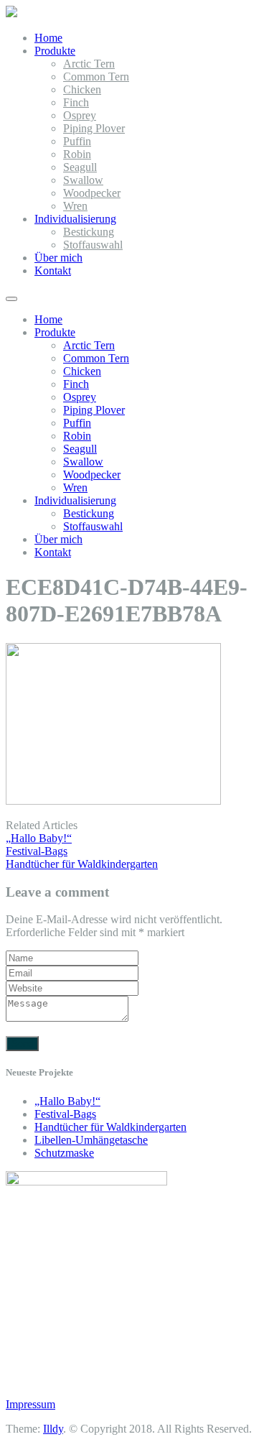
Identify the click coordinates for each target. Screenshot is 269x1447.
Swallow (83, 180)
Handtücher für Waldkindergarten (110, 1127)
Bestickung (88, 232)
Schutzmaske (64, 1153)
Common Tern (96, 76)
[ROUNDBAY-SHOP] (11, 13)
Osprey (79, 115)
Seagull (80, 167)
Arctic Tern (89, 63)
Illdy (53, 1429)
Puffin (77, 141)
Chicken (82, 89)
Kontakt (52, 270)
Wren (75, 206)
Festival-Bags (65, 1114)
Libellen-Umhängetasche (91, 1140)
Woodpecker (92, 193)
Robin (77, 154)
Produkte (54, 51)
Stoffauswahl (93, 245)
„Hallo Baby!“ (67, 1101)
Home (48, 38)
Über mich (58, 257)
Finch (76, 102)
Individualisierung (75, 219)
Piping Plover (94, 128)
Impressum (30, 1404)
